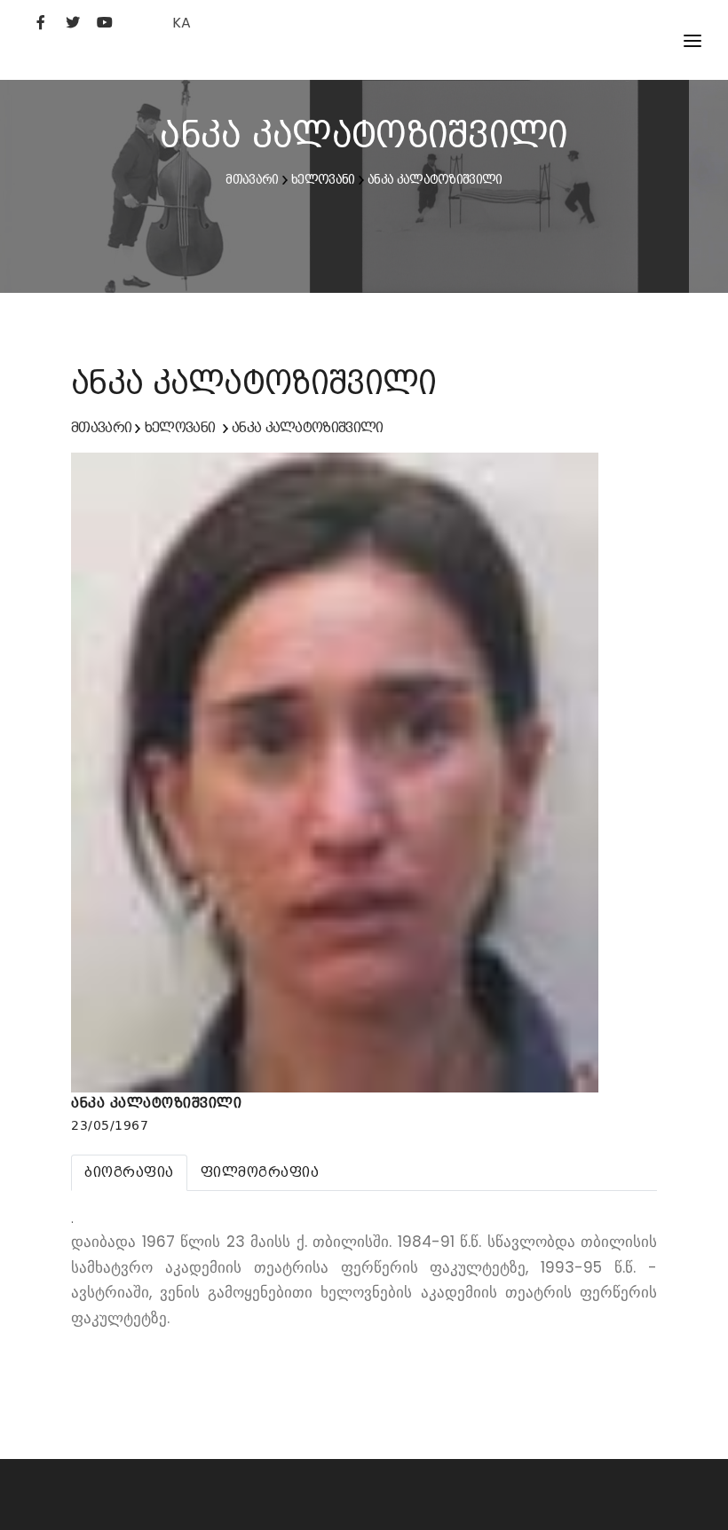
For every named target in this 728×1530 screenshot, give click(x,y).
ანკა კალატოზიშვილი (435, 179)
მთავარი (252, 179)
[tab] (129, 1172)
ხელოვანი (322, 179)
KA (181, 22)
